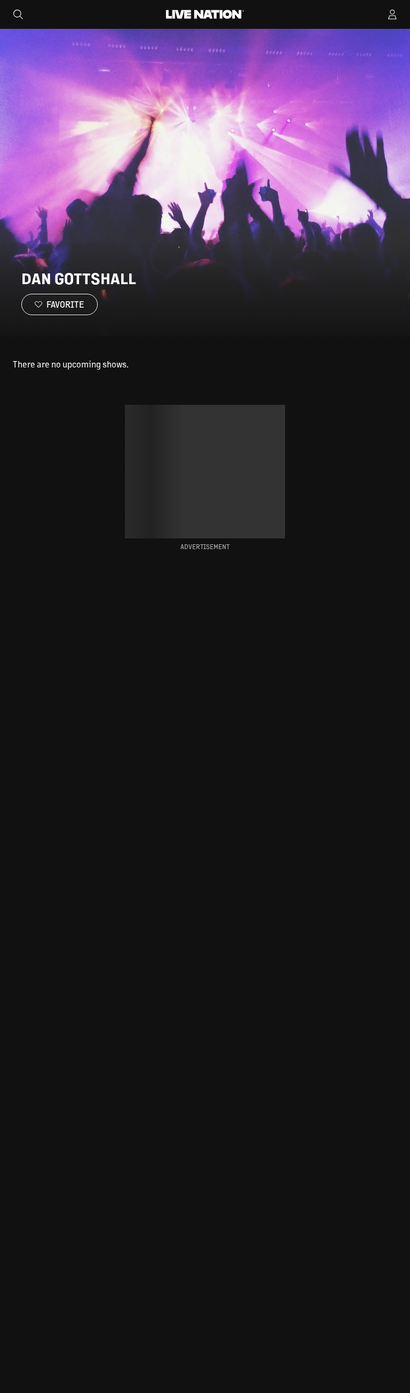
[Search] (18, 14)
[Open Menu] (392, 14)
